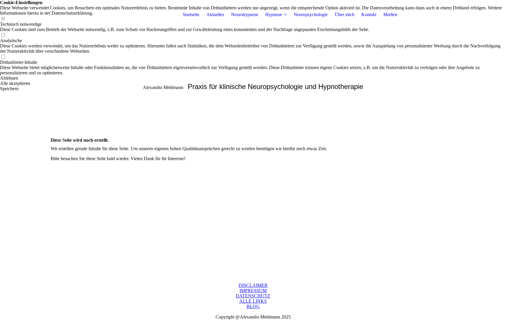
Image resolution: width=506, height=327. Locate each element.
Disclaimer (253, 285)
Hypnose (273, 14)
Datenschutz (253, 295)
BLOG (253, 306)
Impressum (253, 290)
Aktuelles (215, 14)
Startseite (191, 14)
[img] (87, 14)
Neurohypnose (244, 14)
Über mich (344, 14)
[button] (253, 78)
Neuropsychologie (311, 14)
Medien (390, 14)
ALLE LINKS (253, 301)
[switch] (3, 35)
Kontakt (368, 14)
